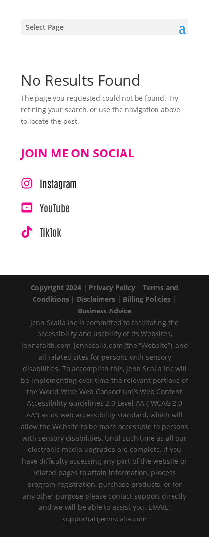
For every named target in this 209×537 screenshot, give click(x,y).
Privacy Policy (112, 287)
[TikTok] (41, 232)
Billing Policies (147, 299)
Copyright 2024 (56, 287)
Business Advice (104, 310)
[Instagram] (49, 183)
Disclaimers (96, 299)
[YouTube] (45, 207)
